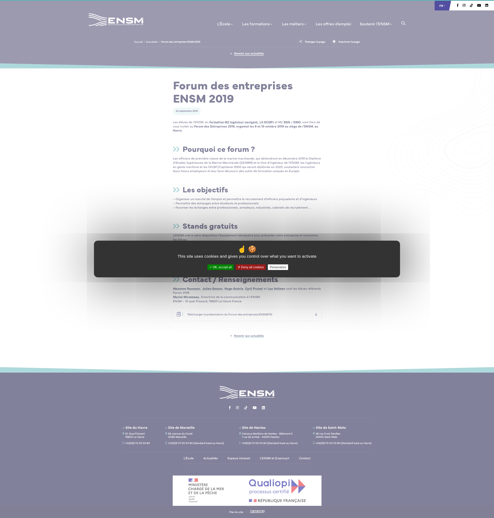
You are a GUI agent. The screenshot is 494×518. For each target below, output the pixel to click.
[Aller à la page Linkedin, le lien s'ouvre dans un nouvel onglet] (486, 6)
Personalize (278, 267)
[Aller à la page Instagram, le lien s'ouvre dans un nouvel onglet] (464, 6)
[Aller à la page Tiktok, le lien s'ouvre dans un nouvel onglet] (471, 6)
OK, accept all (222, 267)
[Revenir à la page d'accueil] (116, 25)
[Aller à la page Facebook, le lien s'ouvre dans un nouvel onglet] (457, 6)
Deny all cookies (252, 267)
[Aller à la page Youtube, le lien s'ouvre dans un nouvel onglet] (479, 6)
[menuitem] (225, 23)
